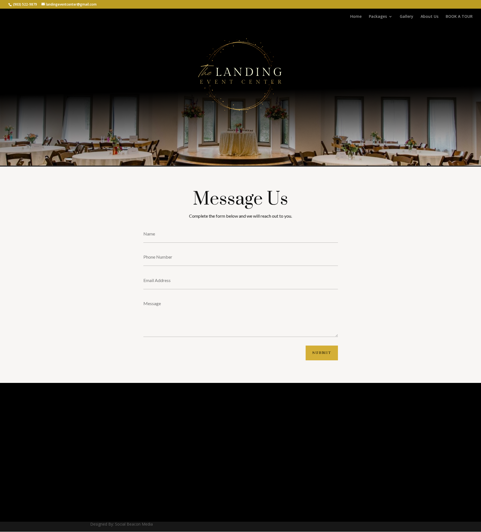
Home (356, 16)
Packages (378, 16)
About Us (429, 16)
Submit (321, 353)
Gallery (406, 16)
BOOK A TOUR (459, 16)
